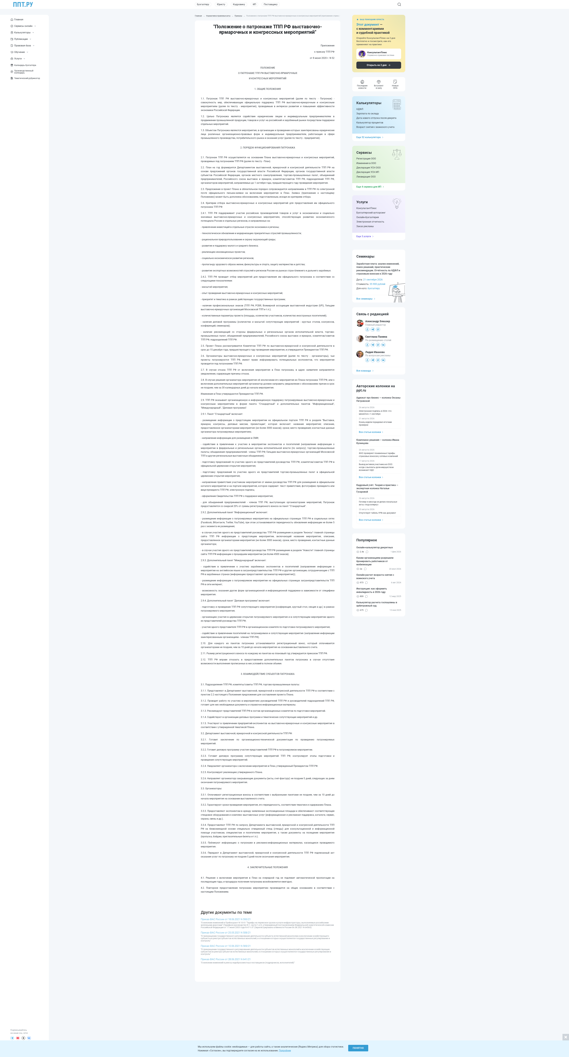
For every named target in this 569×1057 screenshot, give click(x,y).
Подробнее (285, 1050)
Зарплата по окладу (367, 113)
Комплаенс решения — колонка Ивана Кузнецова (377, 442)
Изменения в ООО (366, 163)
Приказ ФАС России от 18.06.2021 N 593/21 (226, 919)
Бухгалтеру (203, 4)
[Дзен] (23, 1038)
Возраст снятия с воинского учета (375, 127)
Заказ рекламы (365, 226)
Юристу (221, 4)
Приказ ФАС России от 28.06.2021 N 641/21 (226, 959)
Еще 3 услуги (363, 236)
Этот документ (367, 24)
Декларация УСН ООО (368, 167)
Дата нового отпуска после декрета (376, 118)
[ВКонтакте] (29, 1038)
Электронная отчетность (370, 221)
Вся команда (363, 370)
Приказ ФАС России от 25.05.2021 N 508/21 (226, 932)
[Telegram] (12, 1038)
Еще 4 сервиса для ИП (368, 186)
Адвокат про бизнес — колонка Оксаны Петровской (378, 399)
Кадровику (239, 4)
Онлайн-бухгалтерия (367, 217)
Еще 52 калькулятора (368, 137)
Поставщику (271, 4)
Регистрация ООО (366, 158)
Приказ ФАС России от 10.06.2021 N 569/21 (226, 945)
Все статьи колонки (370, 432)
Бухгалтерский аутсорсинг (371, 212)
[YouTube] (18, 1038)
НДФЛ (359, 109)
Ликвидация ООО (366, 176)
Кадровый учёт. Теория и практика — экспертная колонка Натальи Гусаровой (377, 488)
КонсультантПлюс (366, 208)
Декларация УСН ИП (367, 172)
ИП (254, 4)
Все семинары (364, 298)
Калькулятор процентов (369, 122)
